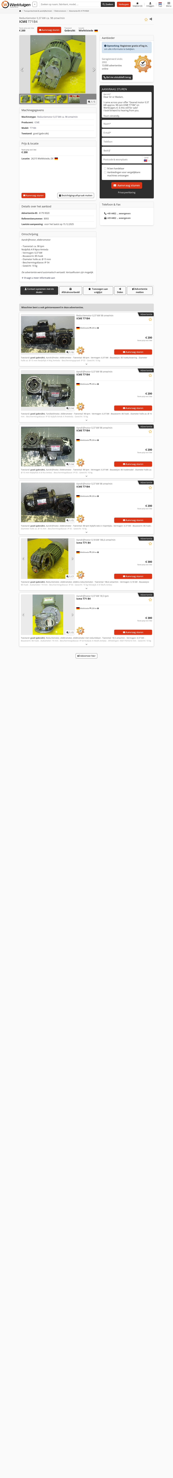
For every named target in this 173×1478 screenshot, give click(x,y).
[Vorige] (22, 69)
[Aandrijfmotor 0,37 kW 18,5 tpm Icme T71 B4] (48, 615)
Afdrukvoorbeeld (71, 292)
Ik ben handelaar (115, 168)
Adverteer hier (87, 655)
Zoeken (109, 4)
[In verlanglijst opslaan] (146, 19)
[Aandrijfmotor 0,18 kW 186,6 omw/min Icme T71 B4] (48, 558)
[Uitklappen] (86, 364)
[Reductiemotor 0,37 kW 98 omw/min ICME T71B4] (48, 334)
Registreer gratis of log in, (134, 45)
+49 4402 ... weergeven (119, 213)
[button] (168, 4)
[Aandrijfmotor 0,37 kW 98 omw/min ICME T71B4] (48, 390)
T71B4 (33, 127)
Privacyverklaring (126, 192)
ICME (36, 122)
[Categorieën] (34, 4)
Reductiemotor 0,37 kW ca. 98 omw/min (57, 116)
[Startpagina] (20, 11)
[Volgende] (93, 69)
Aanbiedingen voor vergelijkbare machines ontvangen (123, 174)
